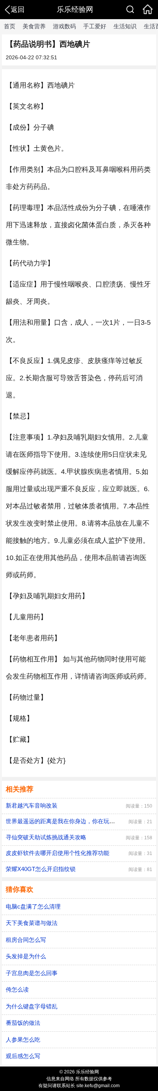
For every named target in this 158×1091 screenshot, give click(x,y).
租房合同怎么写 (26, 939)
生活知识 (125, 26)
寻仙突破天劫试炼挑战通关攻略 (46, 837)
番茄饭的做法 (23, 1022)
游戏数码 (64, 26)
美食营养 (34, 26)
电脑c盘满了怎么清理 (33, 906)
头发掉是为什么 (26, 956)
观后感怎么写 (23, 1056)
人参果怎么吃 (23, 1039)
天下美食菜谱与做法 (32, 923)
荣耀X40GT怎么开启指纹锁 (41, 869)
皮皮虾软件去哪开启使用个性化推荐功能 (57, 853)
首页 (9, 26)
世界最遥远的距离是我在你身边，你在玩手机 (63, 821)
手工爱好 (94, 26)
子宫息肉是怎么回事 (32, 973)
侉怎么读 (17, 989)
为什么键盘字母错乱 (32, 1006)
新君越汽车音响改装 (32, 805)
